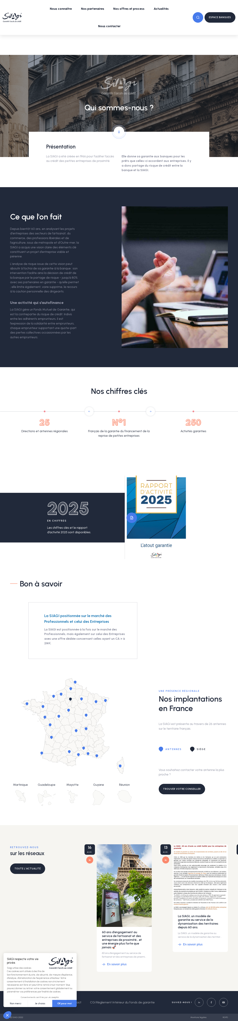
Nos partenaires (92, 9)
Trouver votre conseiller (182, 788)
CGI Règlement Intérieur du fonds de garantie (122, 1002)
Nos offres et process (128, 9)
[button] (89, 411)
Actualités (161, 9)
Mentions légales (198, 1017)
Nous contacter (109, 26)
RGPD (225, 1017)
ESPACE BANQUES (220, 17)
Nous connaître (61, 9)
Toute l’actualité (27, 868)
